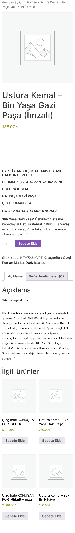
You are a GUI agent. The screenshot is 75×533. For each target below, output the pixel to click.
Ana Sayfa (9, 2)
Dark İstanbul (36, 263)
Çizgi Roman (28, 2)
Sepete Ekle (28, 243)
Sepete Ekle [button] (15, 440)
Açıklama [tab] (15, 276)
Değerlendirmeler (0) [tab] (46, 276)
